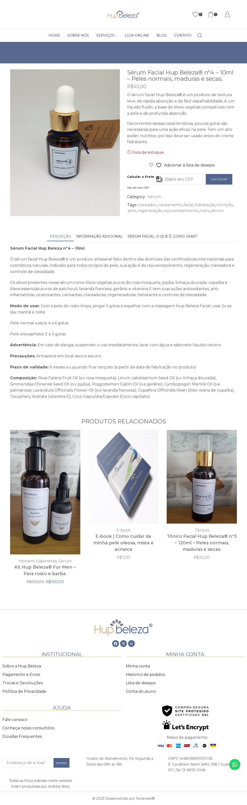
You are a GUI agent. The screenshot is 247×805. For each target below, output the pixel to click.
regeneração (149, 210)
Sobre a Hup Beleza (21, 666)
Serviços (105, 35)
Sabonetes (46, 561)
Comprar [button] (45, 494)
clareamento (170, 205)
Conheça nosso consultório (28, 728)
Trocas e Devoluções (22, 683)
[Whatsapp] (131, 643)
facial (188, 205)
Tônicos (202, 530)
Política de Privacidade (24, 691)
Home (54, 35)
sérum (217, 210)
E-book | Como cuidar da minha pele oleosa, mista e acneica (123, 543)
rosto (205, 210)
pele (132, 210)
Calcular (219, 179)
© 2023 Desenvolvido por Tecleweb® (123, 798)
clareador (147, 205)
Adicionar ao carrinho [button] (123, 478)
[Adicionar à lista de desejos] (35, 494)
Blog (162, 35)
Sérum (131, 52)
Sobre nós (78, 35)
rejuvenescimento (181, 210)
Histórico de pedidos (145, 674)
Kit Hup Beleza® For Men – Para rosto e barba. (45, 570)
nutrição (224, 205)
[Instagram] (123, 643)
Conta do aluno (141, 691)
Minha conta (138, 666)
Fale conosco (14, 719)
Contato (183, 35)
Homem (26, 561)
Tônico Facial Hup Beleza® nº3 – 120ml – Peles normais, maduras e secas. (202, 543)
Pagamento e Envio (21, 674)
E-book (123, 530)
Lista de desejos (141, 683)
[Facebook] (115, 643)
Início (114, 52)
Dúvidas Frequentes (22, 736)
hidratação (205, 205)
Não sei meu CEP (138, 187)
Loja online (137, 35)
